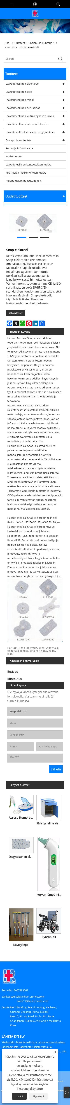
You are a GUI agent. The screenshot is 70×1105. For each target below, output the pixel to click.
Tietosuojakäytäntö (30, 1089)
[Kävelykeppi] (21, 924)
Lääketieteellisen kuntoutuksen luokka (28, 164)
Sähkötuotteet (14, 156)
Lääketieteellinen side (19, 91)
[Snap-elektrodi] (33, 223)
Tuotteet (20, 43)
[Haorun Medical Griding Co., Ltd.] (35, 13)
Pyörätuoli (49, 937)
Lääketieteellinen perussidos (23, 108)
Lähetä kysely (15, 312)
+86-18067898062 (17, 990)
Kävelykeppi (21, 945)
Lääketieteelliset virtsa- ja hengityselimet (30, 132)
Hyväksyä (38, 1096)
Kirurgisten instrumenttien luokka (26, 172)
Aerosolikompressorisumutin (22, 817)
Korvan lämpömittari (49, 895)
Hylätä (19, 1096)
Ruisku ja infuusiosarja (19, 148)
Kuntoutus (11, 47)
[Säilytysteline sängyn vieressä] (49, 807)
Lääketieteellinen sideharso (22, 83)
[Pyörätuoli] (49, 920)
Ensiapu (12, 672)
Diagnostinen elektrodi (22, 857)
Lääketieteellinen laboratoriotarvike (27, 124)
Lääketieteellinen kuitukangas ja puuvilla (30, 116)
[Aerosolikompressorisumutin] (21, 804)
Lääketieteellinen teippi (20, 100)
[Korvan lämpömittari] (49, 863)
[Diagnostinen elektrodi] (21, 844)
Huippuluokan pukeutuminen (23, 180)
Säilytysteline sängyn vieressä (49, 823)
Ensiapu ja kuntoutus (42, 43)
